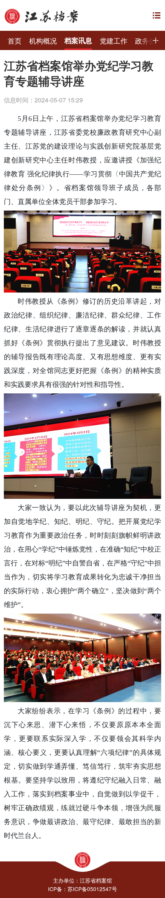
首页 (14, 40)
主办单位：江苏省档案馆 (82, 880)
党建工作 (113, 40)
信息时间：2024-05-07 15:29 (43, 99)
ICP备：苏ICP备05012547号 (82, 889)
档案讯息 (78, 40)
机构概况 (43, 40)
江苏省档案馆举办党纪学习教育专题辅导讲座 (78, 73)
